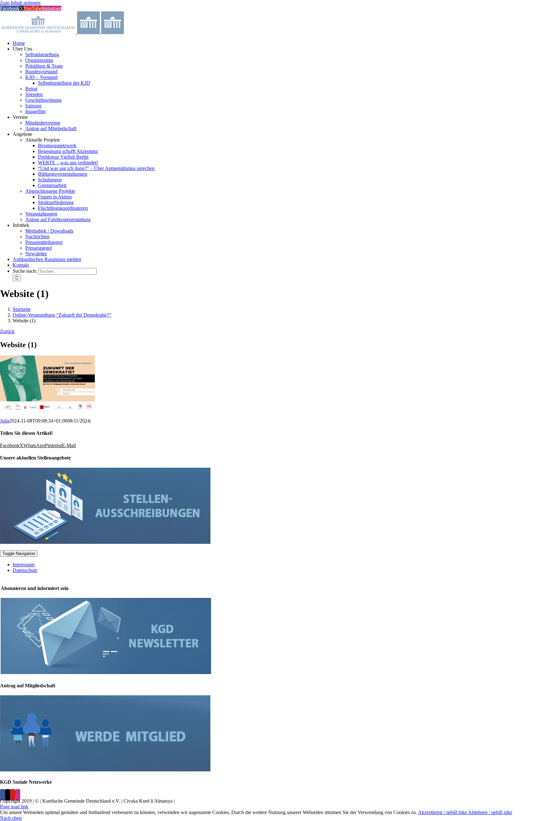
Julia (4, 420)
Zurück (7, 331)
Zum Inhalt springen (20, 2)
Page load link (14, 806)
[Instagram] (17, 794)
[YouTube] (12, 794)
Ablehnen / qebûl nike (490, 812)
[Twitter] (7, 794)
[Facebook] (2, 794)
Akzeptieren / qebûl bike (443, 812)
